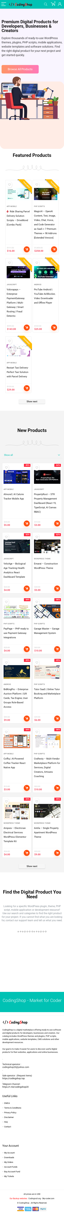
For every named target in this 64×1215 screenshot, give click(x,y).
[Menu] (3, 4)
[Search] (45, 4)
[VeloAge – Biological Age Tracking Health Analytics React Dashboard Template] (17, 546)
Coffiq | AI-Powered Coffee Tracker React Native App (14, 763)
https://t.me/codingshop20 (15, 1087)
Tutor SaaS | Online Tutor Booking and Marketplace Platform (47, 694)
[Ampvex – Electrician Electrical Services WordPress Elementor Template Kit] (17, 810)
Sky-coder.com (48, 1198)
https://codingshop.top (13, 1078)
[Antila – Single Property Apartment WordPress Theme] (47, 810)
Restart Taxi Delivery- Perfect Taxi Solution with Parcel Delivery (17, 372)
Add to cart (27, 249)
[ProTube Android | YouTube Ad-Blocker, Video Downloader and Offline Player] (45, 272)
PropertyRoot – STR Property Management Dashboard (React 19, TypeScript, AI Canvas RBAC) (45, 503)
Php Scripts (39, 206)
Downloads (9, 1157)
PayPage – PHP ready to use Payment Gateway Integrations (16, 633)
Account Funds (10, 1167)
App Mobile (12, 206)
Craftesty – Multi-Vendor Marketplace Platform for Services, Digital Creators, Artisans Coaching (47, 767)
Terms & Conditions (12, 1108)
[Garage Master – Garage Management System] (47, 611)
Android (37, 285)
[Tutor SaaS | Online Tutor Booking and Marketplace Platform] (47, 672)
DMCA (7, 1103)
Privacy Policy (10, 1112)
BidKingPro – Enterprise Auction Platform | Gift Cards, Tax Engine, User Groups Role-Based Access (16, 698)
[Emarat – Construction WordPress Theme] (47, 546)
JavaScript (12, 285)
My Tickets (9, 1176)
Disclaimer (9, 1117)
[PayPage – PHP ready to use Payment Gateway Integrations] (17, 611)
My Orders (8, 1162)
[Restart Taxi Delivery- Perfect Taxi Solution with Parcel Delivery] (18, 350)
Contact (7, 1127)
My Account (9, 1153)
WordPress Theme (42, 559)
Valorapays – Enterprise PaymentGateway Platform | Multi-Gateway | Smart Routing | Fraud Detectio (16, 302)
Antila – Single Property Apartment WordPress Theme (46, 832)
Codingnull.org (34, 1198)
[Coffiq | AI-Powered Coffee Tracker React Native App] (17, 741)
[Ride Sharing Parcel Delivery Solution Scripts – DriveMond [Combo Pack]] (18, 194)
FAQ (6, 1122)
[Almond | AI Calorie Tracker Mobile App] (17, 476)
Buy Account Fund (12, 1171)
